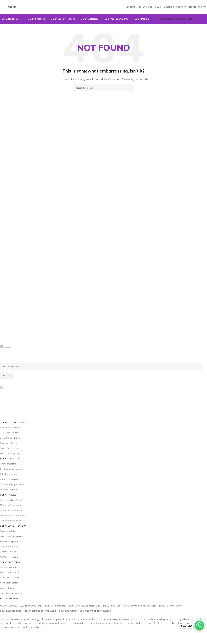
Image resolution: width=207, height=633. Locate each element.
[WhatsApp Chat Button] (199, 625)
